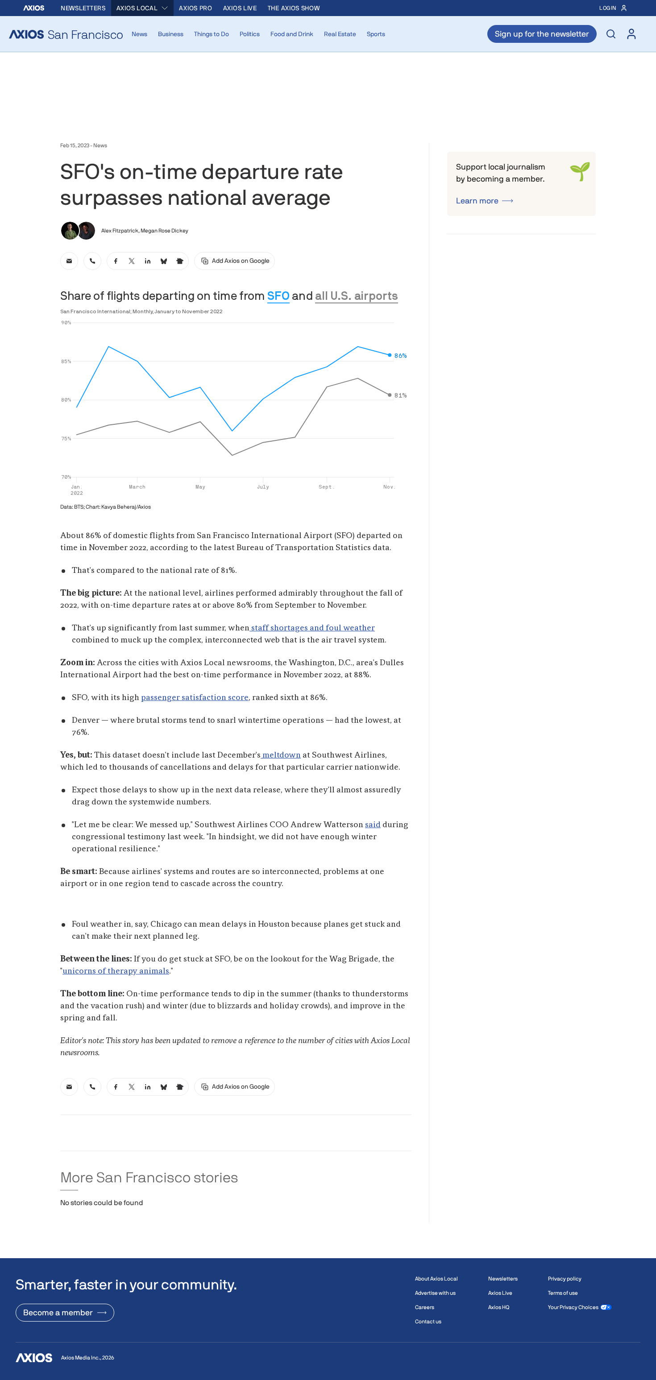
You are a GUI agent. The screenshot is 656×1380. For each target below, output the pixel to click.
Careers (424, 1307)
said (373, 825)
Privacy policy (564, 1278)
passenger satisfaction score (195, 698)
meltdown (281, 755)
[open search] (611, 34)
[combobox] (142, 8)
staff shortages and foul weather (312, 628)
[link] (69, 261)
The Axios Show (294, 8)
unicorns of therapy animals (115, 971)
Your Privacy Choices (573, 1307)
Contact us (428, 1321)
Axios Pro (195, 8)
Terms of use (563, 1293)
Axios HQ (498, 1307)
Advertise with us (435, 1293)
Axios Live (240, 8)
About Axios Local (436, 1278)
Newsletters (83, 8)
